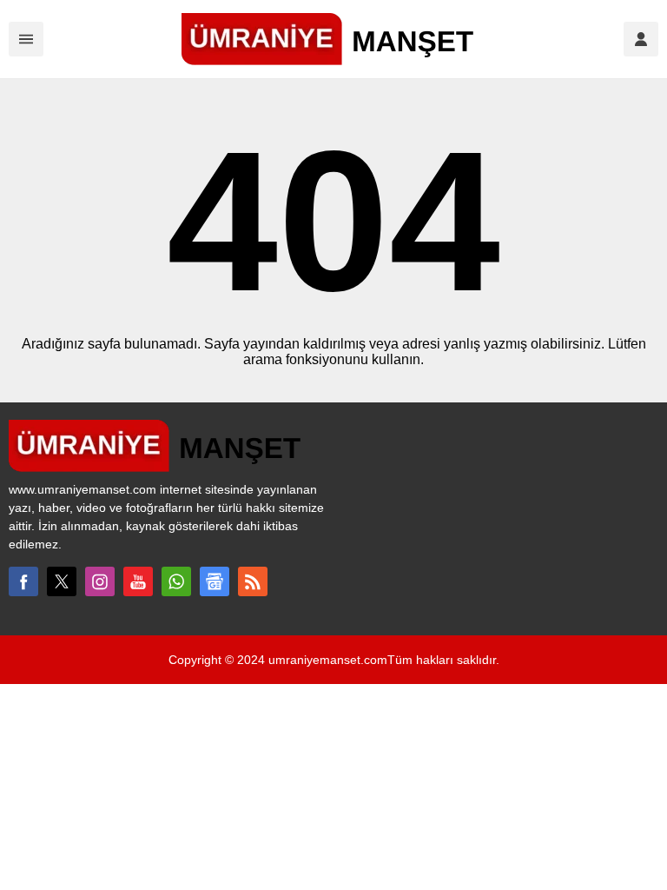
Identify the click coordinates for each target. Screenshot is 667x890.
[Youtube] (138, 581)
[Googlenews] (214, 581)
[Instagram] (100, 581)
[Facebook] (23, 581)
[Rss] (252, 581)
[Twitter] (61, 581)
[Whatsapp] (176, 581)
